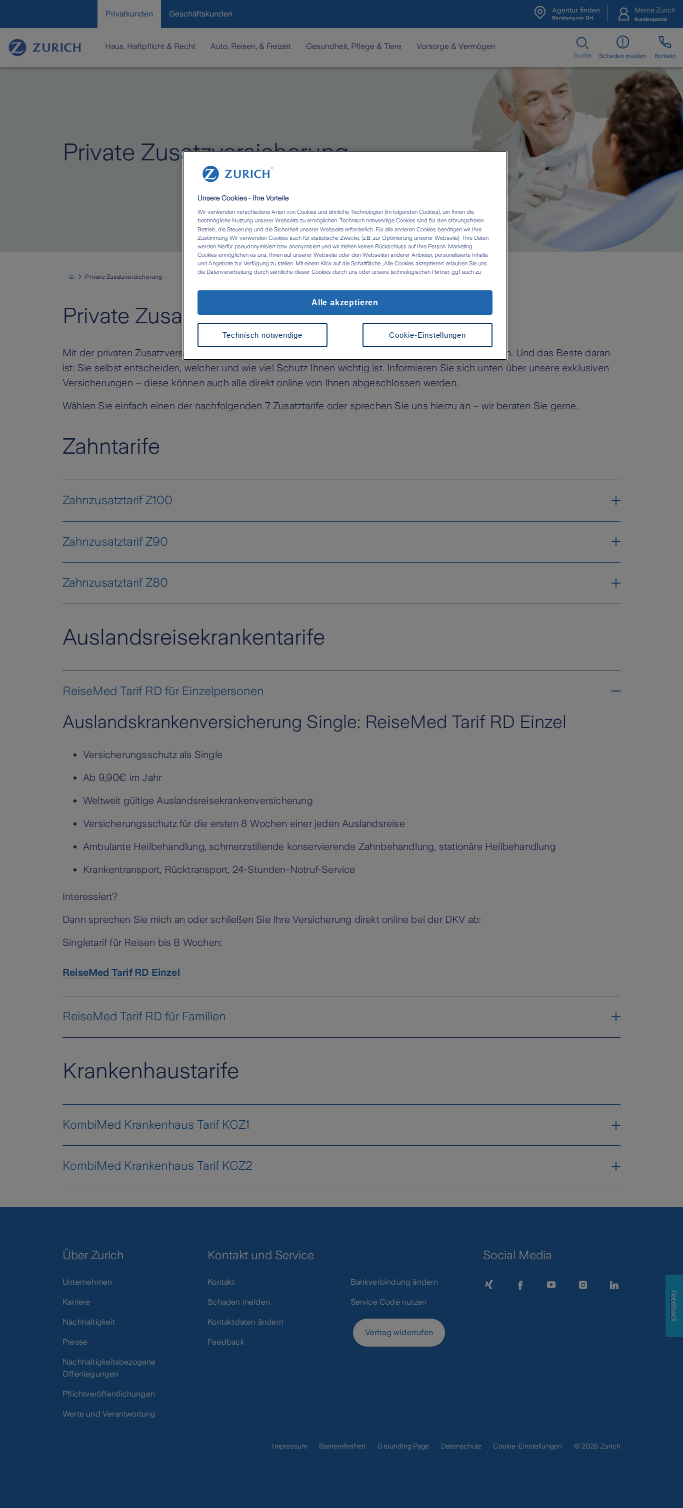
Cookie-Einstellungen (427, 335)
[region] (345, 256)
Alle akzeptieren (345, 302)
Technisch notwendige (262, 335)
